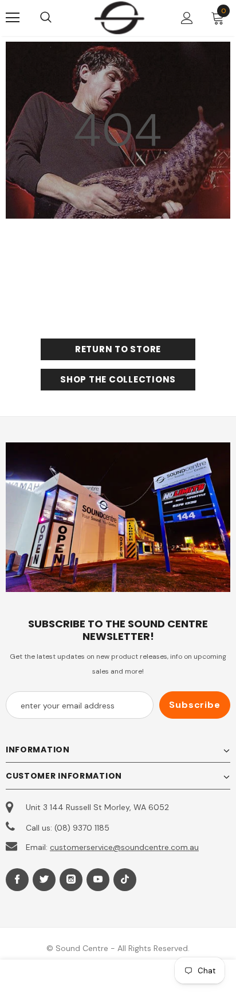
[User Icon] (187, 18)
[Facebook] (17, 879)
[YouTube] (97, 879)
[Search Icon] (57, 17)
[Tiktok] (124, 879)
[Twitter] (44, 879)
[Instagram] (71, 879)
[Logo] (119, 17)
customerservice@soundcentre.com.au (124, 847)
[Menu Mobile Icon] (12, 18)
